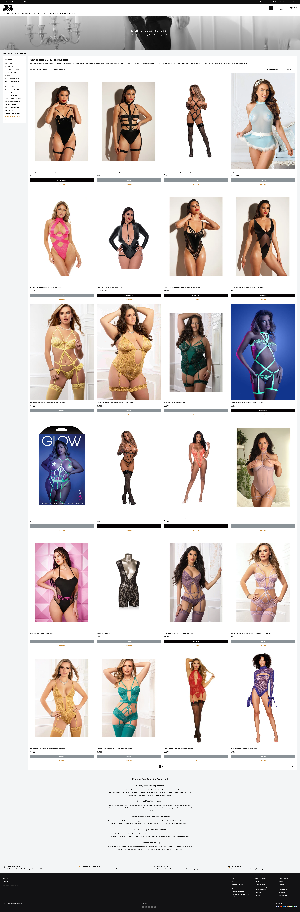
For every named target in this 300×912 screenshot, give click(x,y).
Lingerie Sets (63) (10, 104)
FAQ (233, 881)
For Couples (24, 13)
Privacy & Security (261, 887)
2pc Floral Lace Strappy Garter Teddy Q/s (176, 402)
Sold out (128, 180)
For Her (14, 13)
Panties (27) (8, 110)
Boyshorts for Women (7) (12, 69)
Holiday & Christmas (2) (12, 101)
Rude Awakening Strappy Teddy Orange (175, 518)
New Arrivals (283, 895)
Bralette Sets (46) (10, 72)
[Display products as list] (293, 69)
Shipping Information (238, 891)
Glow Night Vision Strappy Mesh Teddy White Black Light (247, 402)
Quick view (62, 184)
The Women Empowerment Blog (240, 895)
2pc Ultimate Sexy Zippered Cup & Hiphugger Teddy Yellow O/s (47, 402)
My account (280, 9)
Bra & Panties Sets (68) (12, 78)
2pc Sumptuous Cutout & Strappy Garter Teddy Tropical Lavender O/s (251, 633)
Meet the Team (260, 884)
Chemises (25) (9, 87)
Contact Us (258, 895)
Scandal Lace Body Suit (103, 633)
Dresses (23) (9, 93)
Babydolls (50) (9, 63)
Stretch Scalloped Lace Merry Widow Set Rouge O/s (178, 748)
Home (4, 53)
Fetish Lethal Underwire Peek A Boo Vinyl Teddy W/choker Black (115, 172)
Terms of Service (260, 889)
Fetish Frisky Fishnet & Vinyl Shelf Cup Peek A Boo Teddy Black (182, 287)
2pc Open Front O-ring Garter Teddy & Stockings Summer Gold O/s (48, 748)
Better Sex (53, 13)
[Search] (271, 8)
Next (291, 766)
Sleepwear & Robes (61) (12, 113)
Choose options (61, 180)
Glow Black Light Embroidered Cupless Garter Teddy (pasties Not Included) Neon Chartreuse (56, 518)
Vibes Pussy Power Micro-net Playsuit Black (42, 633)
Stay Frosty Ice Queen (237, 172)
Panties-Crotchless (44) (12, 107)
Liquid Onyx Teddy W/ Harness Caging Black (109, 287)
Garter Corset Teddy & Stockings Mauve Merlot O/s (178, 633)
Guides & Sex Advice (66, 13)
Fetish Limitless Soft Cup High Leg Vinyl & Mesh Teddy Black (248, 287)
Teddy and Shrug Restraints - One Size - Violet (244, 748)
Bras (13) (7, 75)
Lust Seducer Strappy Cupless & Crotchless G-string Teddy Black (115, 518)
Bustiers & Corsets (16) (12, 81)
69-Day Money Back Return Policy (240, 888)
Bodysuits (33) (9, 66)
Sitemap (258, 892)
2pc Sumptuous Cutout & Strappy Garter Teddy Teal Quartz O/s (114, 748)
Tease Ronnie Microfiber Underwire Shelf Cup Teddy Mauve (248, 518)
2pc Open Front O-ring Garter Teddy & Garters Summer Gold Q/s (115, 402)
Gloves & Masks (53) (11, 96)
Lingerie (34, 13)
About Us (258, 881)
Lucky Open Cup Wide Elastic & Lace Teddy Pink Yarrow (45, 287)
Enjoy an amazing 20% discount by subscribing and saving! (278, 1)
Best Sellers (282, 892)
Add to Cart (196, 641)
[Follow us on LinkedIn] (155, 907)
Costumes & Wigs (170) (12, 90)
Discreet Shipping (237, 884)
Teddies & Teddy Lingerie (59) (13, 117)
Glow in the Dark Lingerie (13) (14, 98)
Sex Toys (6, 13)
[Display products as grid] (291, 69)
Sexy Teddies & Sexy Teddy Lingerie (18, 53)
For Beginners (283, 889)
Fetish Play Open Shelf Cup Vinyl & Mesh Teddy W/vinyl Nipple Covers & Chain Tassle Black (55, 172)
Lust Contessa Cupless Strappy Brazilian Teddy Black (179, 172)
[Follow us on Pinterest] (152, 907)
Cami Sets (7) (9, 84)
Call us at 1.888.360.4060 (10, 885)
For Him (43, 13)
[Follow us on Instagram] (149, 907)
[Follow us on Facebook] (143, 907)
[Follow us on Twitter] (146, 907)
